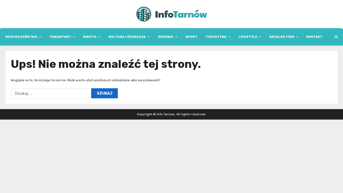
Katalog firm (281, 37)
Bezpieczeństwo (21, 37)
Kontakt (314, 37)
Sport (191, 37)
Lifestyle (247, 37)
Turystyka (216, 37)
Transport (60, 37)
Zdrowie (165, 37)
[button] (336, 37)
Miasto (89, 37)
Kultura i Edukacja (127, 37)
